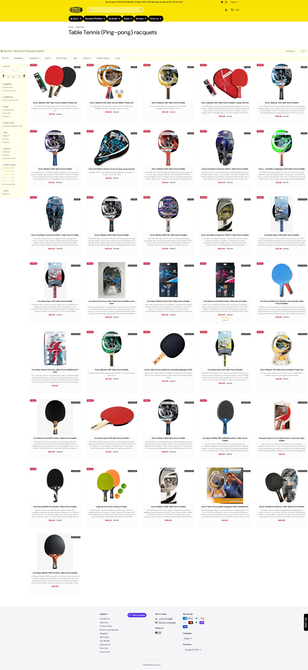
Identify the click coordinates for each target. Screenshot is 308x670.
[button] (302, 51)
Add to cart (55, 87)
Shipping (103, 633)
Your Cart (104, 648)
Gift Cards (104, 637)
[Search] (141, 10)
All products (105, 644)
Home (71, 27)
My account (105, 652)
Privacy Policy (106, 626)
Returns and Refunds (109, 630)
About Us (104, 622)
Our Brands (105, 641)
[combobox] (115, 10)
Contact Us (105, 619)
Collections (79, 27)
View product (281, 219)
